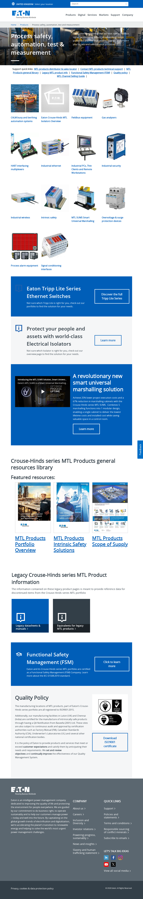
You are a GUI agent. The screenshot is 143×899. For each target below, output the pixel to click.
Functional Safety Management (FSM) (90, 72)
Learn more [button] (86, 429)
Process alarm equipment (24, 265)
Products (24, 24)
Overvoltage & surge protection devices (112, 219)
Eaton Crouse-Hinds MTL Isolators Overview (54, 119)
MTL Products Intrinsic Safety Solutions (70, 544)
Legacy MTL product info (55, 72)
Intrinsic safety (49, 217)
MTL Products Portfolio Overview (30, 544)
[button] (140, 449)
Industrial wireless (20, 217)
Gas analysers (109, 117)
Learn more (108, 340)
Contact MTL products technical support (101, 69)
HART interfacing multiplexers (19, 167)
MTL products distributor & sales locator (55, 69)
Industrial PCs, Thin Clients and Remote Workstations (82, 169)
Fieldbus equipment (82, 117)
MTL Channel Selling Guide (71, 76)
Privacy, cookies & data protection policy (32, 888)
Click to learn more (111, 664)
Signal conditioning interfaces (51, 267)
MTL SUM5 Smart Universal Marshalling (83, 219)
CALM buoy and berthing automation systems (24, 119)
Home (13, 24)
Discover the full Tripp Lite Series (111, 296)
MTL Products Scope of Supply (110, 541)
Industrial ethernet (51, 165)
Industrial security (111, 165)
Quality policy (121, 72)
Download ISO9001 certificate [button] (110, 742)
